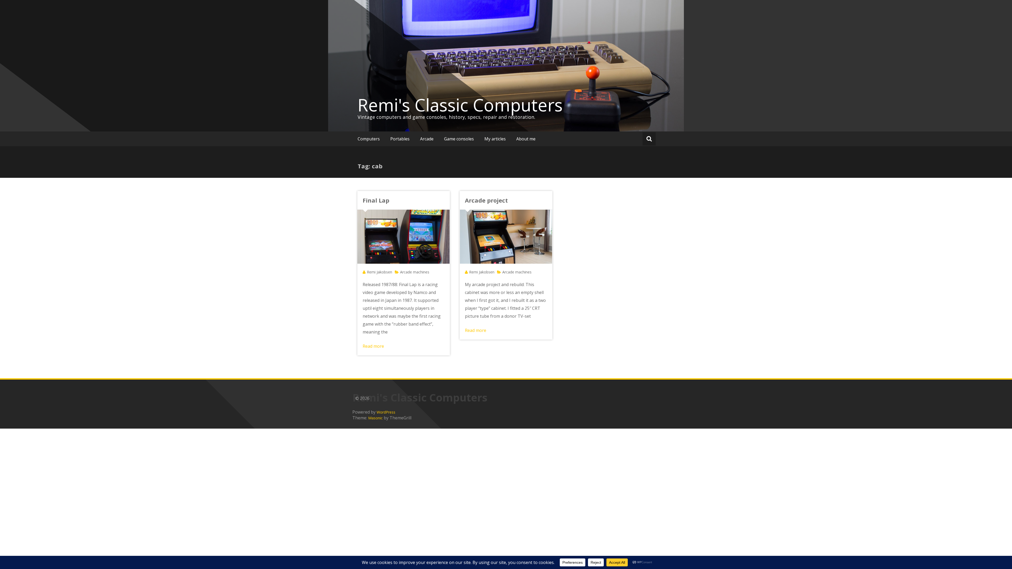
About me (526, 139)
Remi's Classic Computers (460, 104)
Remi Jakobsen (379, 271)
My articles (495, 139)
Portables (400, 139)
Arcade (427, 139)
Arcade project (486, 200)
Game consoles (459, 139)
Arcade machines (414, 271)
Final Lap (376, 200)
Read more (373, 346)
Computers (369, 139)
